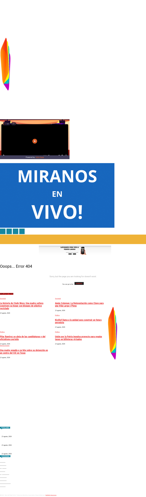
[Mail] (128, 74)
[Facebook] (122, 74)
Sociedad (3, 298)
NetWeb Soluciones (50, 495)
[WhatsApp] (131, 74)
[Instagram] (125, 74)
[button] (144, 33)
